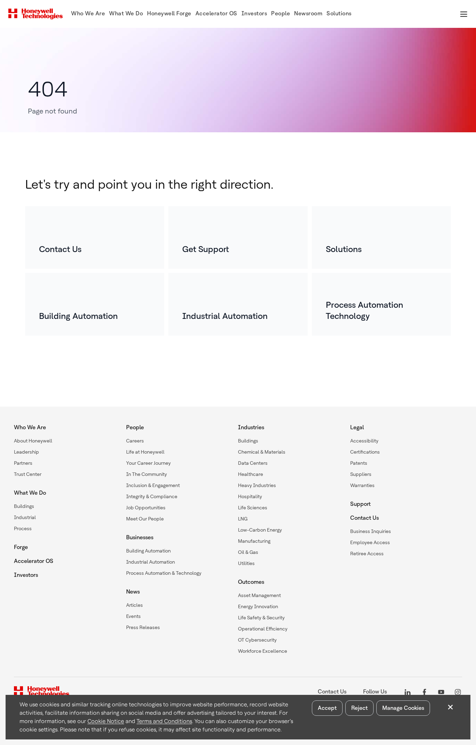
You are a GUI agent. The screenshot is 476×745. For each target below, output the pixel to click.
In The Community (146, 474)
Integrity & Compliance (151, 496)
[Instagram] (458, 691)
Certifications (365, 452)
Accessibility (364, 441)
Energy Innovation (258, 606)
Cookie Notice (105, 721)
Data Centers (253, 463)
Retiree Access (367, 553)
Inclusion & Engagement (153, 485)
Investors (26, 575)
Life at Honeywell (145, 452)
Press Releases (143, 627)
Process (23, 528)
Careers (135, 441)
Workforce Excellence (262, 651)
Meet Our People (145, 519)
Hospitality (250, 496)
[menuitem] (88, 14)
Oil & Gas (248, 552)
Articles (134, 605)
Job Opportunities (146, 507)
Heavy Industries (257, 485)
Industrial (25, 517)
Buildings (24, 506)
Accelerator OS (33, 561)
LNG (242, 519)
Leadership (26, 452)
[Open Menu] (463, 14)
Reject (359, 708)
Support (360, 504)
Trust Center (27, 474)
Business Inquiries (370, 531)
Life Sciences (252, 507)
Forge (21, 547)
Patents (358, 463)
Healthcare (250, 474)
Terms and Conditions (164, 721)
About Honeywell (33, 441)
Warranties (362, 485)
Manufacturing (254, 541)
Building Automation (148, 551)
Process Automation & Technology (163, 573)
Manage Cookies (403, 708)
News (133, 591)
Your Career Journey (148, 463)
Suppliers (360, 474)
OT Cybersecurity (257, 640)
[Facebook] (424, 691)
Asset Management (259, 595)
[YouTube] (441, 691)
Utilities (246, 563)
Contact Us (364, 518)
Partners (23, 463)
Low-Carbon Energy (260, 530)
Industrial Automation (150, 562)
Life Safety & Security (261, 617)
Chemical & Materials (261, 452)
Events (133, 616)
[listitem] (94, 237)
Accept (327, 708)
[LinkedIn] (408, 691)
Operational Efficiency (262, 629)
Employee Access (370, 542)
